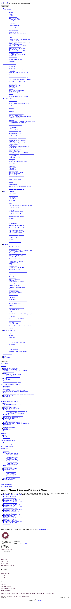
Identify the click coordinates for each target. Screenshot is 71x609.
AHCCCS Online (13, 101)
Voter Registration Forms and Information (18, 272)
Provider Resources (13, 223)
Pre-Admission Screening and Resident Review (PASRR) (21, 154)
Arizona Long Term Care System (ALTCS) (18, 72)
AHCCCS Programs (13, 15)
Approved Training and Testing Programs (15, 413)
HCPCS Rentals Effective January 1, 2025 (12, 506)
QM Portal (11, 108)
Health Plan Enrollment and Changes (17, 90)
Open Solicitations (13, 288)
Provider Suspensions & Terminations (17, 342)
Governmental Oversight (14, 258)
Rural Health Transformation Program (17, 54)
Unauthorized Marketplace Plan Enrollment (18, 96)
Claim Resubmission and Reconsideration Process (17, 460)
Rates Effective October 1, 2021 (10, 522)
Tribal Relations (12, 193)
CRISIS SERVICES (7, 354)
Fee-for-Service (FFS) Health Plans (16, 235)
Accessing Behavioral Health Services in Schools (19, 39)
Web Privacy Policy (14, 596)
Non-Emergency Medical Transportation (18, 161)
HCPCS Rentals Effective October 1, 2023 (12, 517)
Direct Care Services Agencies (12, 412)
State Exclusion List (13, 349)
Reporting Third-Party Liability (16, 115)
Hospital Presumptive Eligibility (16, 172)
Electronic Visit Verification (15, 47)
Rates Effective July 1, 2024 (9, 513)
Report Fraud (12, 337)
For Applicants (12, 66)
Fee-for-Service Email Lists (12, 463)
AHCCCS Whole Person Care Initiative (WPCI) (19, 42)
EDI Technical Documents (15, 321)
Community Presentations (14, 19)
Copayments (11, 168)
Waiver (10, 263)
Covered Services (13, 84)
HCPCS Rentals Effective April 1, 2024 (12, 514)
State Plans (11, 264)
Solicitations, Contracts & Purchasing (17, 287)
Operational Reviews (13, 252)
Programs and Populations (14, 129)
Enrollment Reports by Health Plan (16, 281)
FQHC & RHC (12, 169)
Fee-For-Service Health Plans (15, 125)
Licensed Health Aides (14, 150)
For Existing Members (14, 74)
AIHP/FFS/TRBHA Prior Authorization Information (17, 456)
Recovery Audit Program (14, 347)
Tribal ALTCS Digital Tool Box (16, 230)
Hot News (8, 379)
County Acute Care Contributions (16, 267)
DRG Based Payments (11, 474)
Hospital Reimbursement (14, 173)
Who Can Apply (12, 68)
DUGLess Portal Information (7, 486)
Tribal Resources (12, 198)
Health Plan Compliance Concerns (16, 176)
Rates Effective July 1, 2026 (9, 496)
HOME (5, 8)
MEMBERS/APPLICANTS (9, 64)
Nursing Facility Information (15, 151)
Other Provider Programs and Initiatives (17, 138)
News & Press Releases (14, 18)
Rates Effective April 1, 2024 (9, 515)
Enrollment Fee (6, 396)
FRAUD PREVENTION (9, 330)
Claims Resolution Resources (15, 232)
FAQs (10, 203)
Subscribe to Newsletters (6, 586)
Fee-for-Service (12, 167)
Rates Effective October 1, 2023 (10, 516)
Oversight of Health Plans (14, 246)
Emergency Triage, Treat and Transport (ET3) (19, 146)
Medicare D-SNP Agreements (15, 292)
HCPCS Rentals (6, 524)
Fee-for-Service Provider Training (16, 308)
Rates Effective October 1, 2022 (10, 520)
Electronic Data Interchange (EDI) (16, 318)
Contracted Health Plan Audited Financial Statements (20, 250)
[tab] (36, 373)
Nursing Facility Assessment (15, 174)
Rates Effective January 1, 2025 (10, 508)
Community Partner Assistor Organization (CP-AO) (20, 325)
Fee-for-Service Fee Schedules (7, 577)
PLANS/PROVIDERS (8, 98)
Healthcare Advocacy (13, 30)
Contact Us (3, 584)
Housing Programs (13, 49)
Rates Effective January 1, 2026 (10, 500)
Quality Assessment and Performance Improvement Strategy (22, 121)
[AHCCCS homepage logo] (4, 2)
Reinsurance (11, 120)
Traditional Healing (13, 200)
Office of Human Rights (14, 32)
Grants (10, 311)
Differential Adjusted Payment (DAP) (17, 142)
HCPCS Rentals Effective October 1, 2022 (12, 521)
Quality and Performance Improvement (17, 254)
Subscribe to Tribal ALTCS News (16, 231)
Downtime (5, 436)
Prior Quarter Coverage (11, 458)
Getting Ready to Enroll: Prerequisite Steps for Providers (15, 391)
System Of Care (12, 256)
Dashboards (11, 276)
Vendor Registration (13, 295)
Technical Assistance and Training (16, 211)
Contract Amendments (14, 291)
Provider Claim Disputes (11, 462)
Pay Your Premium (5, 563)
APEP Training (6, 389)
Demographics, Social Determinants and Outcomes (20, 186)
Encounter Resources (10, 473)
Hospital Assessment (13, 171)
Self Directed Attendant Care (15, 157)
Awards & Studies (13, 17)
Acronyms (11, 14)
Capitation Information (11, 472)
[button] (5, 536)
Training (11, 305)
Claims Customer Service (11, 459)
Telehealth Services (13, 57)
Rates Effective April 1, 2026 (9, 498)
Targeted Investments (13, 55)
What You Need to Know (14, 92)
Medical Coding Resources (15, 179)
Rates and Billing (12, 163)
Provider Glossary (7, 392)
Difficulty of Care (13, 86)
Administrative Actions (14, 249)
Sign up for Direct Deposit (12, 453)
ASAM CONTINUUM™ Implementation (12, 404)
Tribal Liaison (12, 197)
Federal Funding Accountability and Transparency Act (21, 313)
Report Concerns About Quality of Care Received (20, 79)
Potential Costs (12, 71)
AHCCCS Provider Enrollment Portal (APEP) (19, 103)
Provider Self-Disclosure (14, 340)
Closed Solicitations (13, 290)
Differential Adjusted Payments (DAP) (17, 45)
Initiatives (11, 37)
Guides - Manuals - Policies (15, 133)
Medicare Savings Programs (15, 131)
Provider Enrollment (7, 387)
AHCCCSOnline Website (6, 573)
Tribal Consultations (13, 196)
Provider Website (12, 155)
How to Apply (4, 559)
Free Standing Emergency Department (17, 147)
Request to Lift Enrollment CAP (16, 255)
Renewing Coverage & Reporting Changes (18, 77)
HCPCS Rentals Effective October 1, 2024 (12, 509)
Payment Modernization (14, 53)
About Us (11, 12)
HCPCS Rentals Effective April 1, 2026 (12, 499)
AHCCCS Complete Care (14, 40)
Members (11, 220)
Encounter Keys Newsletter (12, 375)
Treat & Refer (12, 159)
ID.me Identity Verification (15, 149)
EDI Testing (11, 322)
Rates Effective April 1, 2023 (9, 519)
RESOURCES (6, 244)
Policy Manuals (4, 575)
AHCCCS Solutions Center (15, 105)
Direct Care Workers (13, 144)
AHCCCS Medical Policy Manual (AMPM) (11, 494)
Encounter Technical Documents (13, 377)
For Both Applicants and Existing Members (18, 81)
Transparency (12, 61)
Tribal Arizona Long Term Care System (17, 227)
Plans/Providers (4, 361)
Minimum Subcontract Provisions (16, 114)
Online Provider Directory (14, 91)
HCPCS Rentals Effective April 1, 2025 (12, 504)
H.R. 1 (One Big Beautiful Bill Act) (17, 48)
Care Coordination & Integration (16, 44)
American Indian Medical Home (16, 213)
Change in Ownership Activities (16, 251)
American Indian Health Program (16, 207)
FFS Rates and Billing (14, 237)
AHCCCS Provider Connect (15, 135)
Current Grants (12, 316)
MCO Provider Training (14, 309)
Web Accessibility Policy (24, 596)
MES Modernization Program (15, 52)
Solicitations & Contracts (14, 117)
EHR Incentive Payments (8, 444)
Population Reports (13, 280)
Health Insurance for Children (7, 565)
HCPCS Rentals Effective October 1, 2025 (12, 501)
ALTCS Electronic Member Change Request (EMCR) (21, 116)
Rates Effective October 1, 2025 (10, 503)
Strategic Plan (12, 20)
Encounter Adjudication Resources (13, 374)
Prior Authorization (13, 127)
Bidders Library (12, 293)
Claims (10, 128)
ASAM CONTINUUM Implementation (17, 140)
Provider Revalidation (8, 395)
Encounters (11, 119)
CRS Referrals (12, 141)
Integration (11, 210)
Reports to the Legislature (14, 279)
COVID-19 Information (14, 299)
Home (4, 356)
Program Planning (13, 27)
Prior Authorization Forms (12, 457)
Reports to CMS (12, 278)
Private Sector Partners (14, 25)
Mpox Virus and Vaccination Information (18, 301)
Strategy (5, 380)
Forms (4, 435)
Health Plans (11, 111)
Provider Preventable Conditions (13, 477)
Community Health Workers (9, 407)
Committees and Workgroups (15, 59)
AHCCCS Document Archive (29, 543)
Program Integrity (13, 332)
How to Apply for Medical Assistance (17, 69)
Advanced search (4, 4)
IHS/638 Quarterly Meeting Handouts (17, 225)
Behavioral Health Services (15, 85)
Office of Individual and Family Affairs (17, 33)
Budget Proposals (13, 266)
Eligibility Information (14, 87)
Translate (40, 600)
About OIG (11, 335)
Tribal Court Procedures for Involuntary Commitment (20, 205)
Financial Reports (13, 283)
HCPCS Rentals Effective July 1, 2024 (11, 511)
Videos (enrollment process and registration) (15, 390)
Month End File (6, 438)
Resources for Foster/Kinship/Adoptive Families (19, 35)
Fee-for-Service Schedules (12, 454)
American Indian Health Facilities (16, 216)
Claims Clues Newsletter (11, 464)
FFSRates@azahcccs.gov (42, 529)
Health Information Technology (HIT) (17, 50)
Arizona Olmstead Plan (14, 43)
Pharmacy (11, 89)
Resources (11, 94)
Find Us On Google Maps (6, 549)
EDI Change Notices (13, 323)
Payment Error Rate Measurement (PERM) (18, 152)
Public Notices (12, 23)
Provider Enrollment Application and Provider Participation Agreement (18, 394)
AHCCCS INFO (7, 9)
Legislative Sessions (13, 262)
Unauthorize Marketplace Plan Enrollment (18, 351)
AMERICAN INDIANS (8, 191)
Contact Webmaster (5, 596)
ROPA (10, 156)
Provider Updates (7, 386)
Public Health (12, 297)
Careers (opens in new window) (8, 588)
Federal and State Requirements (16, 261)
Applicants (11, 218)
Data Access (3, 433)
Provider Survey (12, 160)
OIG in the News (12, 344)
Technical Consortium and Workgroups (17, 122)
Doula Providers (12, 145)
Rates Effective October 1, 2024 (10, 510)
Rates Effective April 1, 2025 (9, 505)
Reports (10, 274)
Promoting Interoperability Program (16, 189)
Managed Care (12, 166)
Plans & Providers (7, 357)
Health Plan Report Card (14, 269)
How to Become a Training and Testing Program (16, 411)
